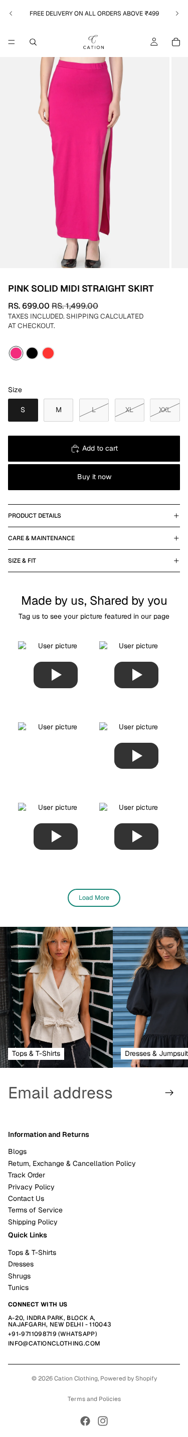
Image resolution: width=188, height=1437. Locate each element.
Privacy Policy (31, 1186)
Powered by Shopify (128, 1378)
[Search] (33, 42)
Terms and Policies (94, 1399)
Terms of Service (35, 1209)
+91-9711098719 (32, 1334)
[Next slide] (177, 14)
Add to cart (100, 448)
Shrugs (19, 1275)
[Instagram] (103, 1421)
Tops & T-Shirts (32, 1252)
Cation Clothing (76, 1378)
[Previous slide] (11, 14)
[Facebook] (85, 1421)
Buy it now (94, 476)
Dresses (21, 1263)
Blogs (17, 1151)
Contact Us (26, 1198)
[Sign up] (169, 1092)
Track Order (26, 1174)
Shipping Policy (33, 1221)
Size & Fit (22, 561)
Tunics (18, 1287)
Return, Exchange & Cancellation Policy (72, 1163)
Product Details (34, 516)
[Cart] (176, 42)
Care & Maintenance (41, 538)
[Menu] (11, 42)
